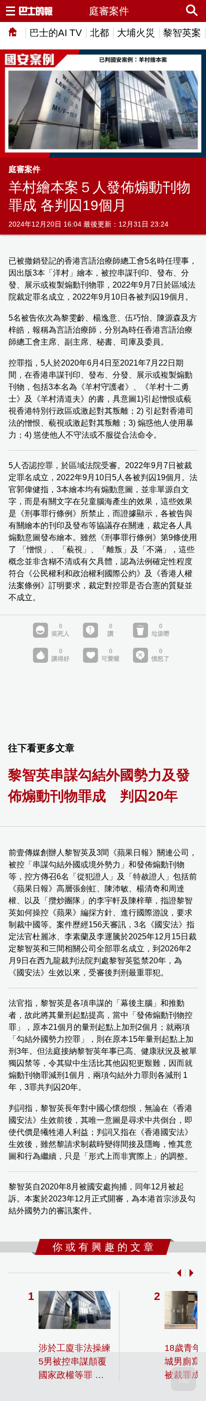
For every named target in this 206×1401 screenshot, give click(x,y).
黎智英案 (182, 33)
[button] (177, 1273)
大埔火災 (136, 33)
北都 (99, 33)
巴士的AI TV (56, 33)
